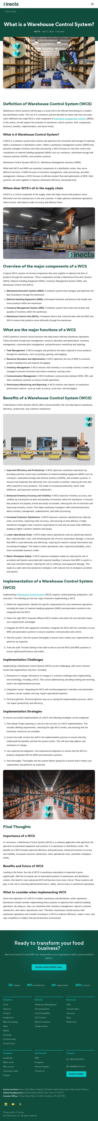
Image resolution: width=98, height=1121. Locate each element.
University (70, 1013)
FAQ (68, 1004)
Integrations (8, 1017)
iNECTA (37, 32)
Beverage (7, 1035)
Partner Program (42, 1066)
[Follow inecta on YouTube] (13, 1104)
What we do (8, 1062)
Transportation (41, 1026)
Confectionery (9, 1039)
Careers (6, 1075)
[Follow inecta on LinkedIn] (6, 1104)
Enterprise (39, 1062)
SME (37, 1058)
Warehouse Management (46, 1004)
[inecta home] (10, 4)
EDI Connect (40, 1017)
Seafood (7, 1009)
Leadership (7, 1058)
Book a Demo (76, 1074)
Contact (20, 1112)
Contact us (40, 1071)
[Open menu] (92, 4)
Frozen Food (9, 1043)
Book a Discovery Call (49, 967)
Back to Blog (11, 11)
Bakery (6, 1030)
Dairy (5, 1026)
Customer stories (10, 1071)
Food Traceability (42, 1013)
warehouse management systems (70, 118)
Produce (6, 1013)
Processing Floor (42, 1009)
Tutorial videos (72, 1009)
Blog (68, 1017)
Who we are (8, 1066)
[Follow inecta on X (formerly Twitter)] (20, 1104)
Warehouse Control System (31, 594)
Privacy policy (9, 1112)
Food (5, 1004)
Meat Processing (10, 1022)
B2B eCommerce (42, 1022)
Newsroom (71, 1022)
